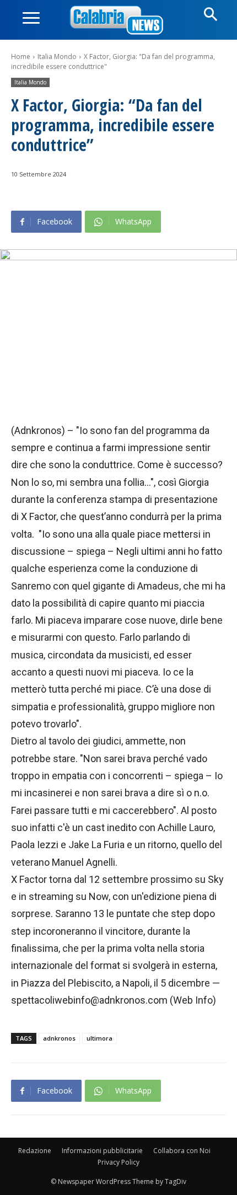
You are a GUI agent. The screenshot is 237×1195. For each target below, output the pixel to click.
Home (20, 56)
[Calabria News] (118, 21)
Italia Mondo (57, 56)
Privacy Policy (118, 1162)
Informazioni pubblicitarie (102, 1150)
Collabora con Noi (182, 1150)
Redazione (34, 1150)
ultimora (99, 1038)
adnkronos (59, 1038)
